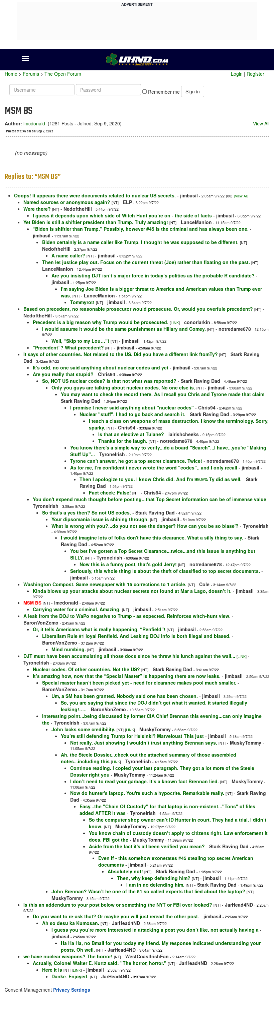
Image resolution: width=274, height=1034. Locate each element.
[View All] (241, 195)
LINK (175, 322)
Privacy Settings (71, 989)
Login (237, 73)
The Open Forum (62, 73)
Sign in (192, 91)
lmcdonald (34, 123)
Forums (31, 73)
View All (261, 123)
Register (255, 73)
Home (11, 73)
